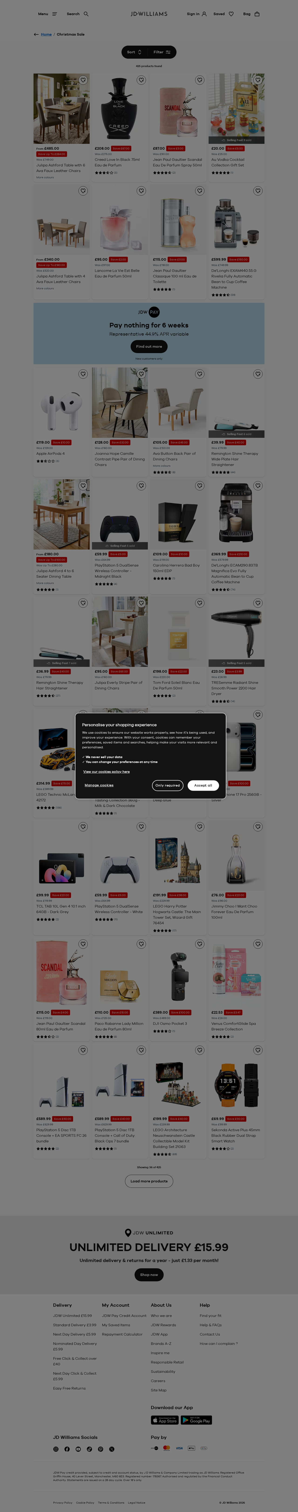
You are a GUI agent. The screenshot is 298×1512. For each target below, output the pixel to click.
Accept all (203, 785)
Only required (168, 785)
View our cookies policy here (106, 771)
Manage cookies (99, 785)
